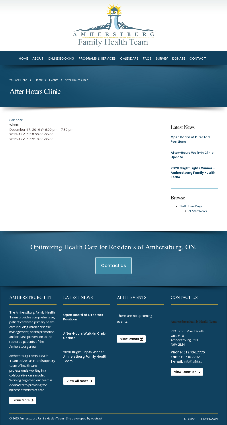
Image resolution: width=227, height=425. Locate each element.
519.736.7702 (189, 357)
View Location (185, 372)
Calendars (129, 58)
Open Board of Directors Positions (191, 139)
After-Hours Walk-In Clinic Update (192, 154)
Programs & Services (97, 58)
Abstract (96, 418)
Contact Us (114, 268)
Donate (178, 58)
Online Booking (61, 58)
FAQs (147, 58)
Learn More (21, 400)
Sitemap (190, 419)
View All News (77, 381)
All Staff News (197, 211)
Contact (198, 58)
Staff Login (209, 419)
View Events (129, 339)
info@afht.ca (193, 361)
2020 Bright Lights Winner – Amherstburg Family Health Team (193, 172)
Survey (162, 58)
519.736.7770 (194, 352)
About (37, 58)
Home (23, 58)
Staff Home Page (191, 206)
